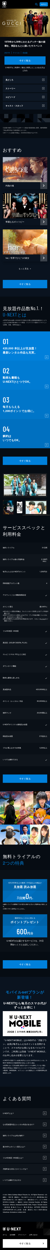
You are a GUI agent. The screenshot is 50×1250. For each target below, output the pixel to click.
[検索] (36, 4)
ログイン (44, 4)
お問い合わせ (33, 1234)
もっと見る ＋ (25, 268)
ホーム (5, 1234)
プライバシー (22, 1234)
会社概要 (12, 1234)
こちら (25, 70)
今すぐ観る (25, 60)
